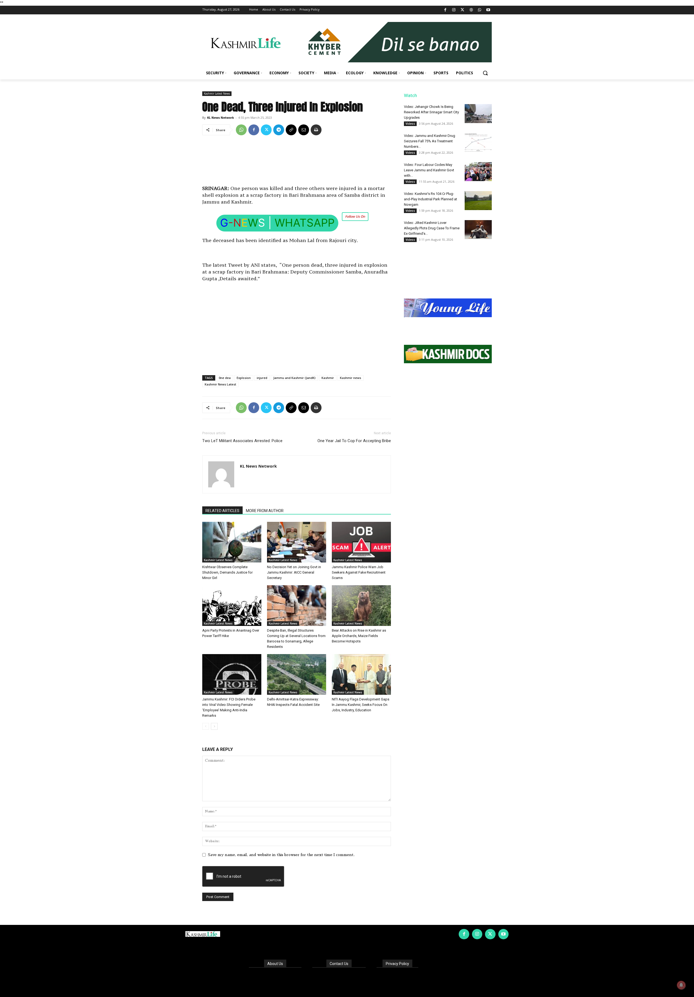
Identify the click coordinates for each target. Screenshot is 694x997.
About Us (275, 963)
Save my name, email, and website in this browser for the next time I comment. (281, 855)
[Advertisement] (296, 158)
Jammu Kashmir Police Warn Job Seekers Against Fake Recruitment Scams (358, 572)
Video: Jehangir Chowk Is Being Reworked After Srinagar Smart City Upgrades (431, 112)
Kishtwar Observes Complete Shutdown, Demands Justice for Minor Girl (227, 572)
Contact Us (339, 963)
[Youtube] (488, 10)
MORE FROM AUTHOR (265, 511)
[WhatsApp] (479, 10)
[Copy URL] (291, 129)
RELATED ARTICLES (222, 511)
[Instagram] (454, 10)
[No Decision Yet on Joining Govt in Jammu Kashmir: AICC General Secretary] (296, 542)
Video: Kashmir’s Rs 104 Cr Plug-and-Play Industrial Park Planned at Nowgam (430, 199)
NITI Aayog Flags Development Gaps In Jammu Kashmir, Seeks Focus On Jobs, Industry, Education (360, 704)
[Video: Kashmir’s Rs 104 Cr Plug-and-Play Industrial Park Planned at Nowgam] (478, 200)
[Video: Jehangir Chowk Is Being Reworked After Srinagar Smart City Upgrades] (478, 113)
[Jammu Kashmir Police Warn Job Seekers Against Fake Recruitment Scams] (361, 542)
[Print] (316, 129)
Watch (410, 95)
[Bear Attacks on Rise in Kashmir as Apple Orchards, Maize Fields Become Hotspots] (361, 605)
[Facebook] (445, 10)
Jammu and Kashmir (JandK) (294, 378)
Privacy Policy (397, 963)
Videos (410, 124)
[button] (485, 72)
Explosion (244, 378)
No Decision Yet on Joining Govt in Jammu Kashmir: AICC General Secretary (294, 572)
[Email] (303, 129)
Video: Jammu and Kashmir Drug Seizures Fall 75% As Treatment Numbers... (429, 141)
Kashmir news (350, 378)
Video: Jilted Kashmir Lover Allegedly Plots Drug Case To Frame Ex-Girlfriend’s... (432, 228)
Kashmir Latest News (217, 93)
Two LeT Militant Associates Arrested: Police (242, 440)
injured (262, 378)
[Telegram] (278, 129)
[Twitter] (462, 10)
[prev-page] (205, 726)
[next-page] (214, 726)
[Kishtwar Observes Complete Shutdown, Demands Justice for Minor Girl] (231, 542)
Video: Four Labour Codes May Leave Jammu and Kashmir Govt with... (429, 170)
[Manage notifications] (681, 985)
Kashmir (328, 378)
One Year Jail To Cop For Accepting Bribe (354, 440)
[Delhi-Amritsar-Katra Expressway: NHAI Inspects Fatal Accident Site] (296, 674)
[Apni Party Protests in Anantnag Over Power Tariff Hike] (231, 605)
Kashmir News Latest (220, 384)
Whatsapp (305, 222)
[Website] (471, 10)
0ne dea (225, 378)
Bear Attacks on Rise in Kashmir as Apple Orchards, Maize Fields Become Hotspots (359, 635)
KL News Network (220, 117)
